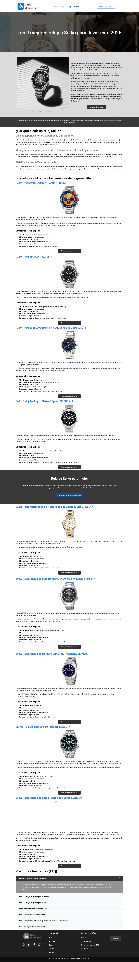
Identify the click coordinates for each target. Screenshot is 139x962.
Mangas (51, 952)
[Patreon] (34, 944)
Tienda (76, 7)
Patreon (115, 939)
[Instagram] (23, 944)
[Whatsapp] (39, 944)
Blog (69, 7)
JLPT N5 (52, 938)
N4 (62, 7)
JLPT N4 (52, 941)
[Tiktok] (28, 944)
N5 (55, 7)
